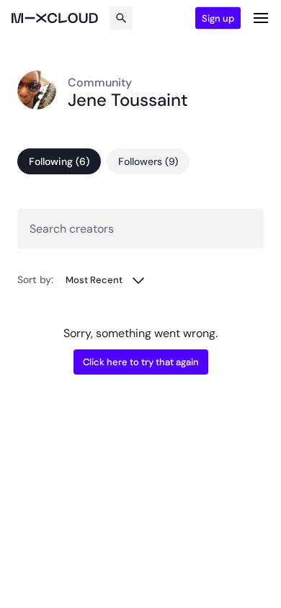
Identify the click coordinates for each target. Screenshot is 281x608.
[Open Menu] (260, 18)
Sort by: (35, 279)
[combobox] (105, 280)
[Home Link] (55, 18)
